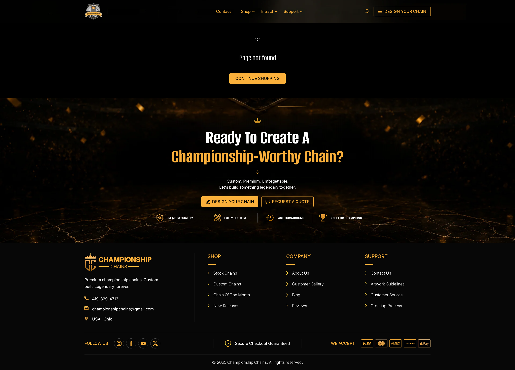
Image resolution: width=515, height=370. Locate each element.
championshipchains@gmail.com (123, 309)
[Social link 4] (155, 343)
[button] (246, 11)
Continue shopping (257, 78)
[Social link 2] (131, 343)
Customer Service (387, 294)
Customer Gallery (308, 284)
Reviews (299, 305)
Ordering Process (386, 305)
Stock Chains (225, 273)
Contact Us (381, 273)
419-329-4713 (105, 299)
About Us (300, 273)
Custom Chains (227, 284)
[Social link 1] (119, 343)
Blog (296, 294)
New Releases (226, 305)
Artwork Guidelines (388, 284)
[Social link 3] (143, 343)
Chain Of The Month (231, 294)
